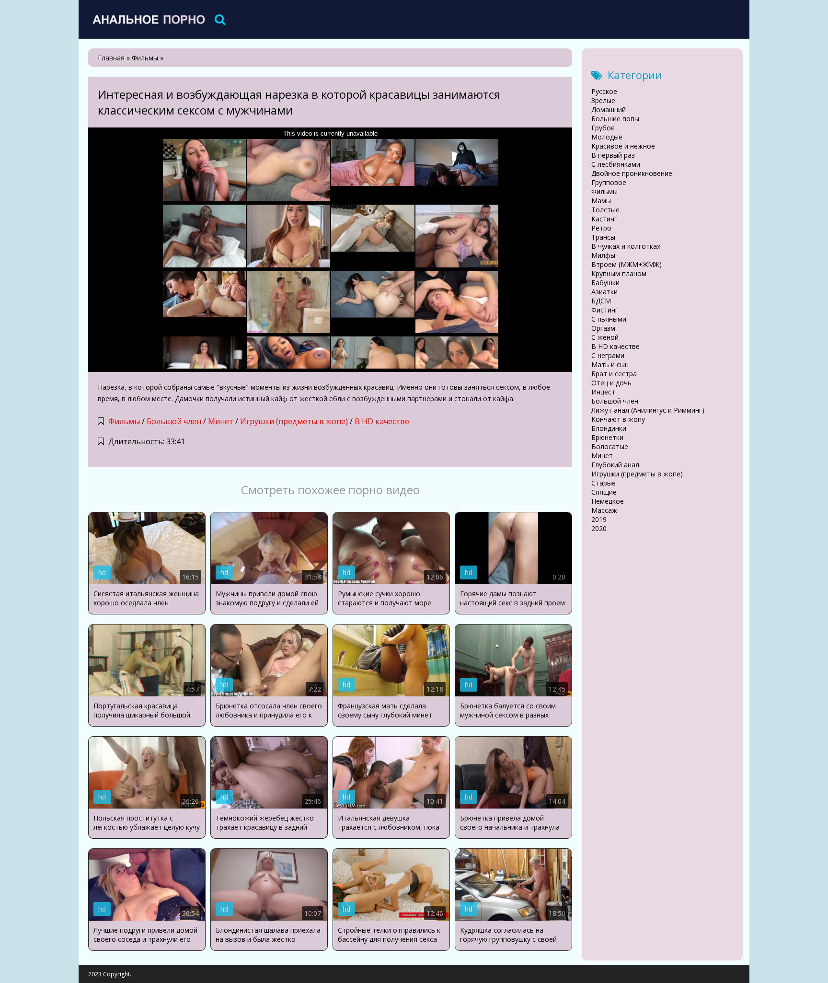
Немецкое (607, 501)
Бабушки (605, 282)
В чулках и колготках (625, 246)
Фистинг (604, 309)
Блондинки (608, 428)
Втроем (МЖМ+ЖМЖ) (626, 264)
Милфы (603, 255)
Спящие (604, 492)
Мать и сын (610, 364)
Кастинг (604, 218)
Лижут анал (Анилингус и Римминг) (647, 410)
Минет (220, 421)
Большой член (174, 421)
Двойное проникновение (631, 173)
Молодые (606, 136)
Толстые (605, 209)
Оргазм (603, 328)
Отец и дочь (611, 382)
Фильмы (124, 421)
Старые (603, 482)
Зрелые (603, 100)
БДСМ (601, 300)
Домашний (608, 109)
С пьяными (608, 319)
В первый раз (613, 155)
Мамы (601, 200)
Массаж (604, 510)
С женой (605, 337)
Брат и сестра (614, 373)
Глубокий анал (615, 464)
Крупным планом (618, 273)
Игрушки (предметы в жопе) (294, 421)
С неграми (607, 355)
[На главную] (148, 19)
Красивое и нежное (623, 145)
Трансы (603, 237)
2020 (599, 528)
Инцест (603, 391)
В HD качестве (382, 421)
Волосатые (609, 446)
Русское (604, 91)
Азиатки (604, 291)
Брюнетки (607, 437)
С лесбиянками (615, 164)
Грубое (603, 127)
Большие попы (615, 118)
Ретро (601, 227)
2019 (599, 519)
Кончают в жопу (618, 419)
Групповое (608, 182)
